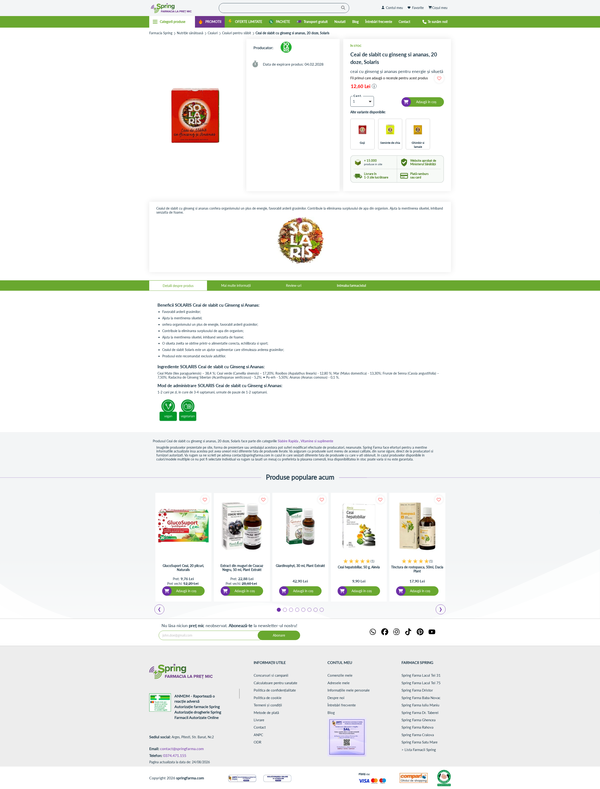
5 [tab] (303, 609)
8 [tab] (321, 609)
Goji (362, 142)
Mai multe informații (236, 285)
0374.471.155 (174, 755)
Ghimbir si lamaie (418, 144)
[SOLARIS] (286, 47)
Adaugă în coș (186, 591)
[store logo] (182, 8)
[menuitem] (210, 22)
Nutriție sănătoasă (190, 33)
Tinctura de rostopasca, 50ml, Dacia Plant (417, 569)
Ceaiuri (213, 33)
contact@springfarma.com (182, 748)
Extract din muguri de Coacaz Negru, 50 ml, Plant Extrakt (241, 568)
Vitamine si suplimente (317, 441)
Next (441, 610)
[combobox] (284, 8)
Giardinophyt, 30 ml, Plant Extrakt (300, 566)
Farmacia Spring (160, 33)
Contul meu (394, 8)
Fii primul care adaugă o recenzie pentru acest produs (389, 78)
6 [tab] (309, 609)
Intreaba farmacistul (351, 285)
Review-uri (293, 285)
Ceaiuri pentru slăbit (236, 33)
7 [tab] (315, 609)
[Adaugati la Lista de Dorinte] (205, 499)
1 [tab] (278, 609)
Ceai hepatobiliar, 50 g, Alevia (359, 567)
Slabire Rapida (288, 441)
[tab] (178, 285)
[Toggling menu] (172, 21)
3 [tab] (290, 609)
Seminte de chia (390, 142)
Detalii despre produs (178, 286)
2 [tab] (284, 609)
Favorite (418, 8)
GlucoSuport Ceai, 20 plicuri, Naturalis (183, 568)
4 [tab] (296, 609)
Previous (162, 610)
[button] (374, 86)
